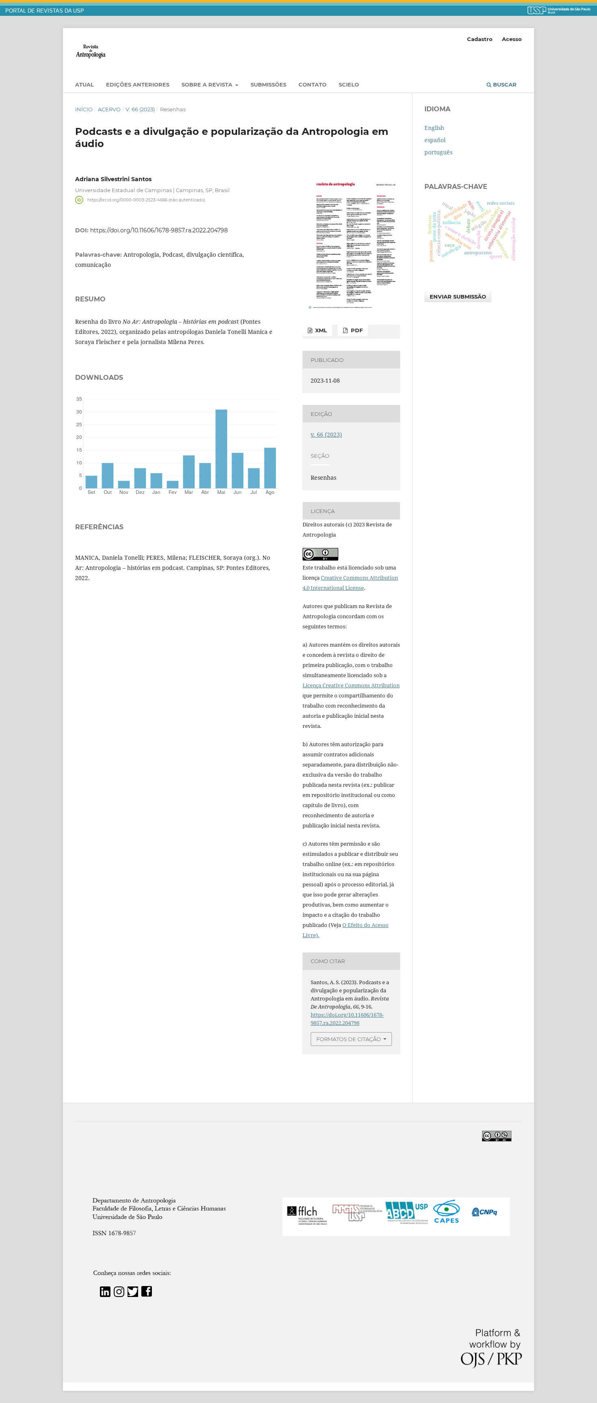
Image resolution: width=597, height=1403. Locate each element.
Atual (84, 84)
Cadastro (480, 39)
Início (84, 109)
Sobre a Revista (208, 84)
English (434, 128)
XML (320, 330)
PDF (356, 330)
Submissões (268, 84)
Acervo (109, 109)
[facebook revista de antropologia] (146, 1295)
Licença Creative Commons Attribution (351, 685)
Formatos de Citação (348, 1039)
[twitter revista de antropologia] (133, 1295)
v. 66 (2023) (140, 109)
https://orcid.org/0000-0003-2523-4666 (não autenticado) (146, 199)
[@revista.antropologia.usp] (119, 1295)
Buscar (504, 84)
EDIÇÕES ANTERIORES (137, 84)
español (435, 140)
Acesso (512, 39)
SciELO (349, 84)
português (438, 152)
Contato (312, 84)
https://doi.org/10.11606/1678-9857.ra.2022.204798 (159, 230)
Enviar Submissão (458, 296)
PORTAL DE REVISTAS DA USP (44, 11)
